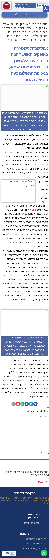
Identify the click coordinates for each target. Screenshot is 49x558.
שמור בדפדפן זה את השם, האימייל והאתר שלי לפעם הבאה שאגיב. (27, 473)
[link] (46, 9)
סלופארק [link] (32, 210)
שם (46, 444)
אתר (47, 461)
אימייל (45, 453)
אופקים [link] (44, 139)
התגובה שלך (42, 416)
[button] (6, 5)
